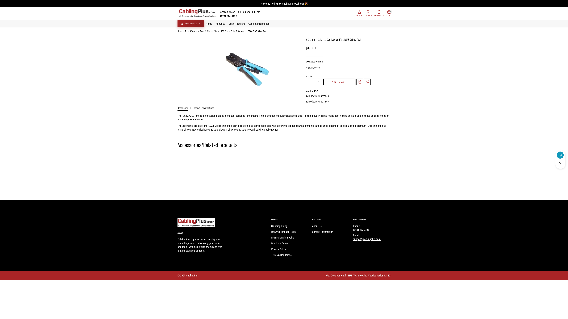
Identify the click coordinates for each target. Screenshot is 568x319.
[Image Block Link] (196, 222)
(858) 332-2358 (361, 229)
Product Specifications (203, 108)
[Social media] (560, 162)
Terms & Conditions (281, 255)
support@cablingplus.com (367, 239)
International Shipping (282, 237)
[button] (368, 13)
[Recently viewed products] (560, 155)
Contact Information (322, 231)
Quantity (309, 76)
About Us (317, 226)
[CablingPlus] (198, 13)
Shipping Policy (279, 226)
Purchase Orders (279, 243)
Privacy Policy (278, 249)
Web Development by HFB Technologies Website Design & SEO (358, 275)
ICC (316, 91)
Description (183, 108)
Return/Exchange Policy (283, 231)
